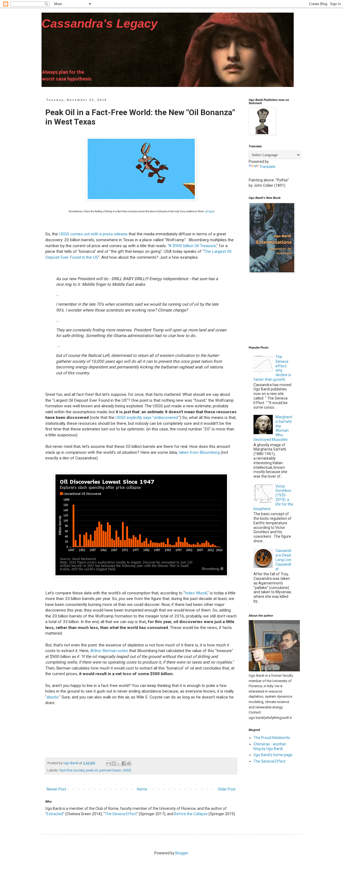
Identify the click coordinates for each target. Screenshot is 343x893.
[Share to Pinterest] (129, 763)
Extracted (55, 814)
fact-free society (71, 770)
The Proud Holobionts (271, 737)
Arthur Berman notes (109, 650)
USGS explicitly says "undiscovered (146, 417)
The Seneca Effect (121, 814)
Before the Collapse (191, 814)
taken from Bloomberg (199, 452)
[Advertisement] (275, 309)
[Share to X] (118, 763)
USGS (127, 770)
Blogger (181, 853)
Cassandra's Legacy (100, 23)
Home (142, 789)
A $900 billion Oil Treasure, (193, 245)
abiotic (53, 697)
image (209, 211)
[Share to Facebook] (123, 763)
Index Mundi (196, 593)
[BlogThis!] (113, 763)
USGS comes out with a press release (93, 234)
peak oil (92, 770)
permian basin (110, 770)
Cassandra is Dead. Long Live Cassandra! (283, 559)
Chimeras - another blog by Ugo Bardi (269, 746)
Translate (267, 166)
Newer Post (56, 789)
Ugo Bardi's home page (272, 755)
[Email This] (108, 763)
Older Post (227, 789)
